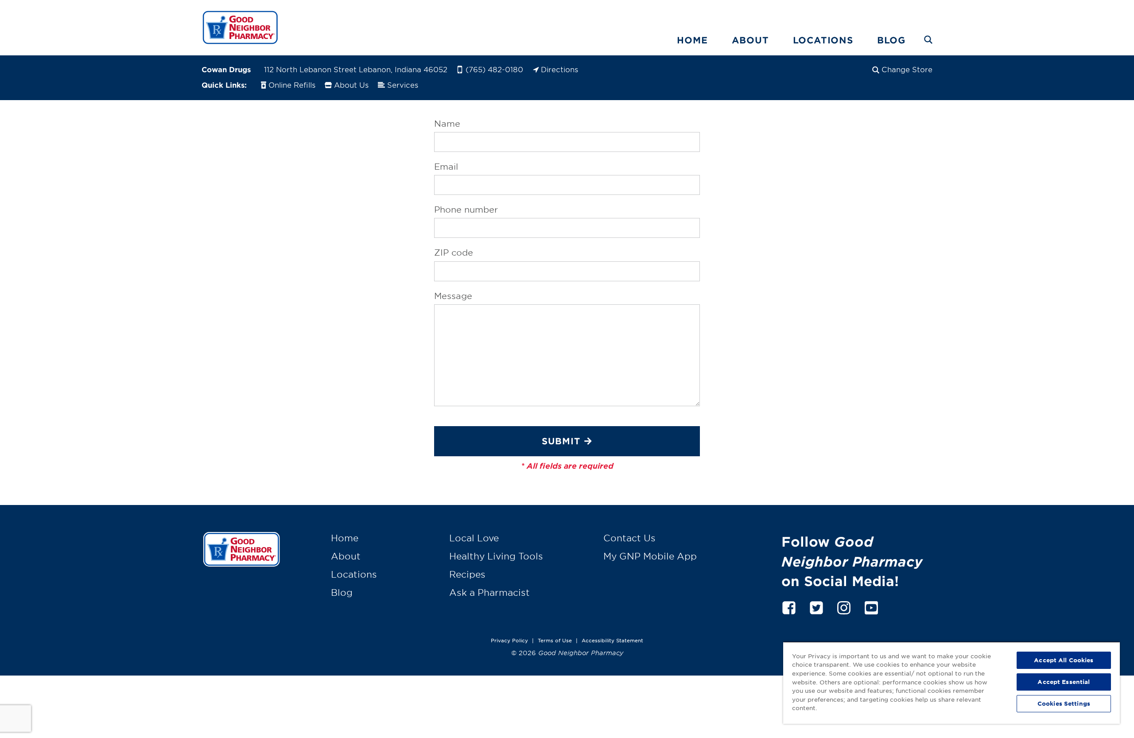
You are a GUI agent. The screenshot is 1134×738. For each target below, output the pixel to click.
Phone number (466, 209)
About (750, 40)
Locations (823, 40)
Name (447, 123)
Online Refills (291, 84)
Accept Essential (1063, 681)
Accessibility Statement (612, 640)
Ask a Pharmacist (489, 592)
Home (692, 40)
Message (453, 296)
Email (446, 166)
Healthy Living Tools (496, 556)
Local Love (474, 537)
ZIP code (453, 252)
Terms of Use (555, 640)
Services (402, 84)
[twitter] (816, 606)
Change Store (907, 69)
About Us (351, 84)
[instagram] (843, 606)
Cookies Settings (1063, 703)
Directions (559, 69)
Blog (891, 40)
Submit (561, 440)
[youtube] (871, 606)
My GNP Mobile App (650, 556)
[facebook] (788, 606)
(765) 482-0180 (494, 69)
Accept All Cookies (1063, 660)
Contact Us (629, 537)
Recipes (467, 574)
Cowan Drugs (226, 69)
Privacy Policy (509, 640)
